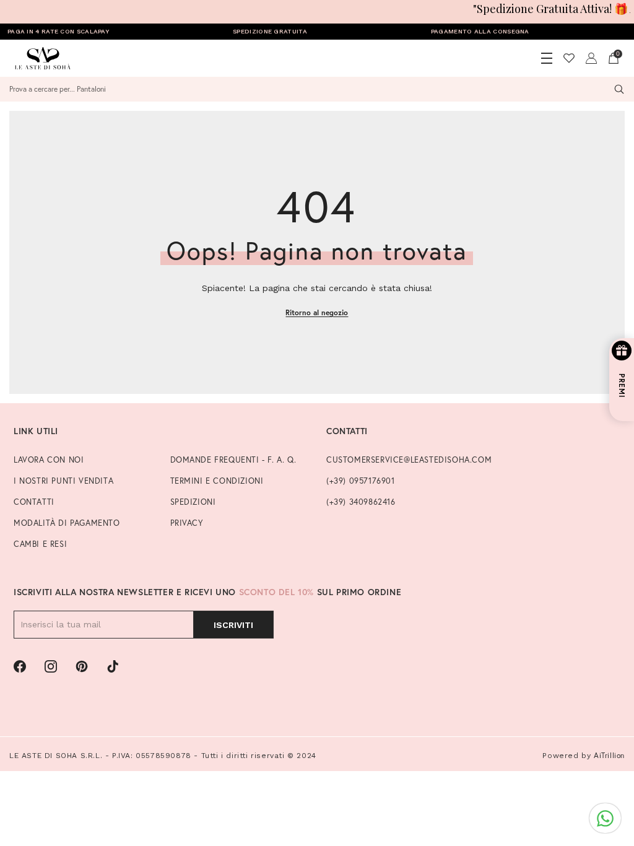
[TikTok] (112, 666)
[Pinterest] (82, 666)
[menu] (546, 58)
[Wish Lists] (569, 58)
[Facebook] (20, 666)
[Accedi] (591, 58)
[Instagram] (51, 666)
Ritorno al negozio (316, 312)
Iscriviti (233, 625)
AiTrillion (609, 755)
